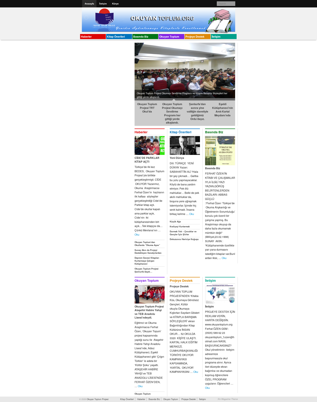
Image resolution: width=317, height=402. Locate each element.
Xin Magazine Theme (228, 399)
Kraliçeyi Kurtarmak (180, 226)
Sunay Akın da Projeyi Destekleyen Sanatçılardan (148, 252)
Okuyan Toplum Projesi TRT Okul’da (147, 107)
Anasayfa (89, 3)
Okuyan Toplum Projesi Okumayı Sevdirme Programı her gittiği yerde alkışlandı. (172, 113)
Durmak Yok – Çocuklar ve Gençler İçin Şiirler (183, 233)
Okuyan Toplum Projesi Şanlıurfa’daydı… (146, 270)
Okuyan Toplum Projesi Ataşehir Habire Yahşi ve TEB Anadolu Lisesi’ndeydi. (149, 312)
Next (238, 70)
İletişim (103, 3)
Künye (115, 3)
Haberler (86, 36)
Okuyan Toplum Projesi (97, 399)
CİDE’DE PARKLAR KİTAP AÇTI (147, 159)
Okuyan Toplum (169, 36)
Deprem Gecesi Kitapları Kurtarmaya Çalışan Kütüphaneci (147, 260)
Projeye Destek (194, 36)
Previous (131, 70)
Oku (137, 234)
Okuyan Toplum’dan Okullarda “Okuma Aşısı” (147, 244)
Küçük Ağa (175, 221)
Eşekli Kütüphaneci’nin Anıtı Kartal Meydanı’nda (222, 109)
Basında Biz (140, 36)
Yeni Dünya (177, 158)
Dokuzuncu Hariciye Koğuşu (184, 239)
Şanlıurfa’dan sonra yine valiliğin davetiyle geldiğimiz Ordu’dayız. (197, 111)
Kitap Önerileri (116, 36)
